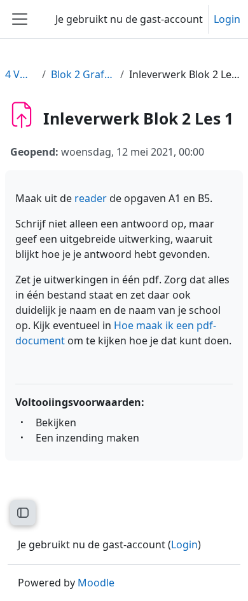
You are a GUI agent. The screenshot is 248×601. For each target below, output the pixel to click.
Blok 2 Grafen (83, 74)
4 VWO (21, 74)
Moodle (96, 583)
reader (91, 198)
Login (227, 19)
